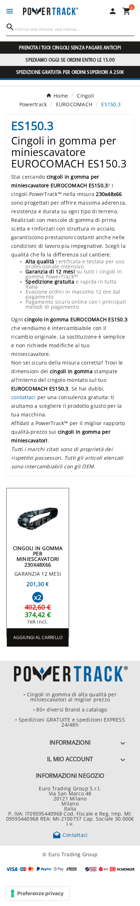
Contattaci (70, 834)
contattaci (23, 397)
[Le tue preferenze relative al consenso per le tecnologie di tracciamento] (37, 893)
